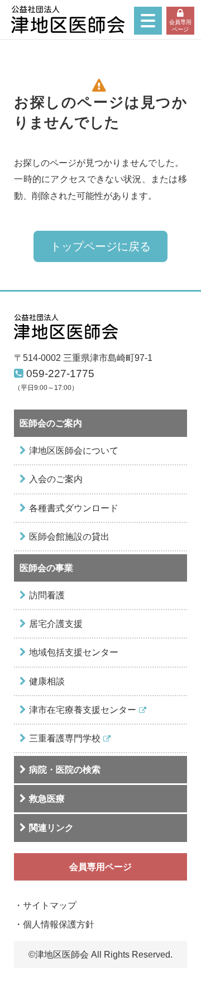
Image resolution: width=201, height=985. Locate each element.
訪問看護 (47, 595)
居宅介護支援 (56, 623)
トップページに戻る (100, 246)
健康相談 (47, 681)
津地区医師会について (73, 450)
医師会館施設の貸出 (69, 536)
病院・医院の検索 (64, 769)
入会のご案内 (56, 479)
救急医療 (47, 798)
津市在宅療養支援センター (82, 710)
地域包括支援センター (73, 652)
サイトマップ (49, 905)
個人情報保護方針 (58, 924)
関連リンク (51, 827)
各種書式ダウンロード (73, 508)
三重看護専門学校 (64, 738)
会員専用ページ (180, 25)
